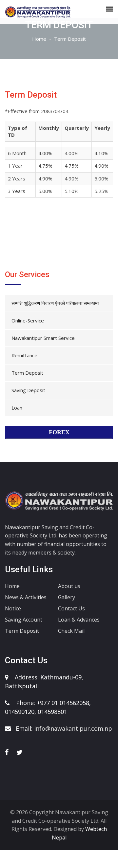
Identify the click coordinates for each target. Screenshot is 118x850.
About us (69, 586)
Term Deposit (27, 372)
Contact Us (71, 608)
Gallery (66, 597)
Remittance (24, 355)
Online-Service (27, 320)
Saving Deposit (28, 390)
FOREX (59, 432)
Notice (13, 608)
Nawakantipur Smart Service (43, 338)
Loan (16, 407)
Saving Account (23, 619)
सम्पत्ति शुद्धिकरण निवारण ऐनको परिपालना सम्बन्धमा (55, 303)
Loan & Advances (79, 619)
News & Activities (26, 597)
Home (39, 38)
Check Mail (71, 630)
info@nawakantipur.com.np (73, 728)
